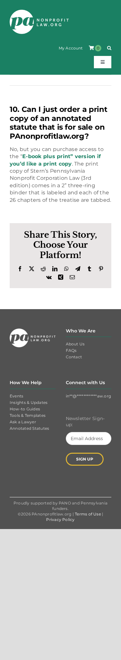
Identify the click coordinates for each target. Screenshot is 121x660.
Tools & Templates (27, 415)
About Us (75, 343)
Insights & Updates (28, 402)
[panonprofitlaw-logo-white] (39, 12)
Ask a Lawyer (23, 421)
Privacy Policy (60, 519)
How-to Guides (25, 408)
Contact (74, 356)
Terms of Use (88, 514)
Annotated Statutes (29, 428)
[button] (109, 48)
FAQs (71, 350)
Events (16, 396)
